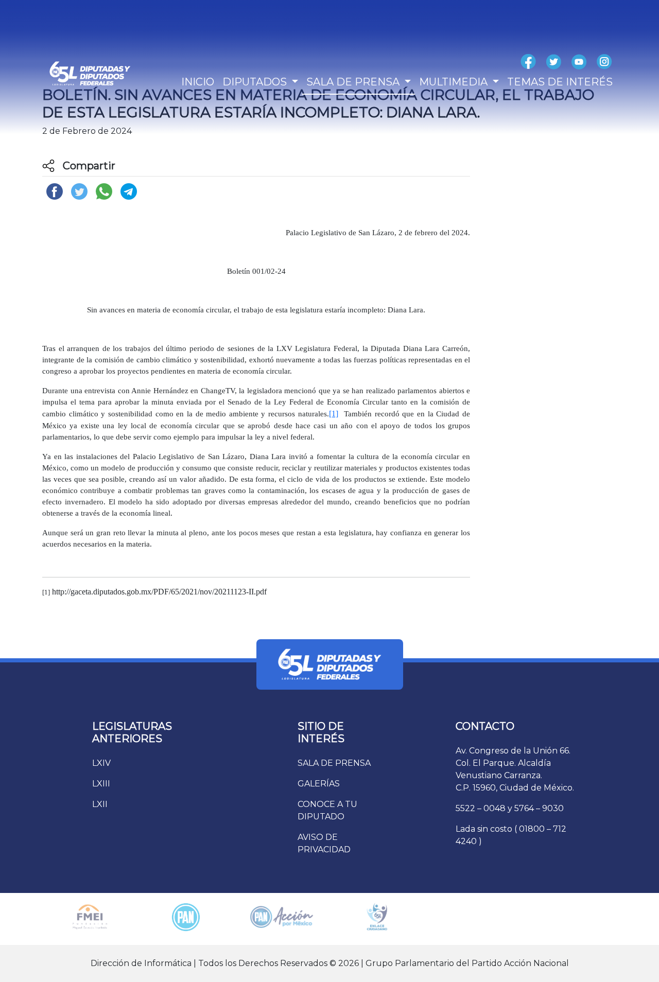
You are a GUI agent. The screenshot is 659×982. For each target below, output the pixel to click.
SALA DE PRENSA (334, 763)
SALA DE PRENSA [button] (354, 82)
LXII (100, 804)
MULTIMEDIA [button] (454, 82)
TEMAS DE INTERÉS (560, 82)
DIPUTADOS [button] (255, 82)
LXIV (101, 763)
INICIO (197, 82)
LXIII (101, 783)
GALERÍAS (319, 783)
